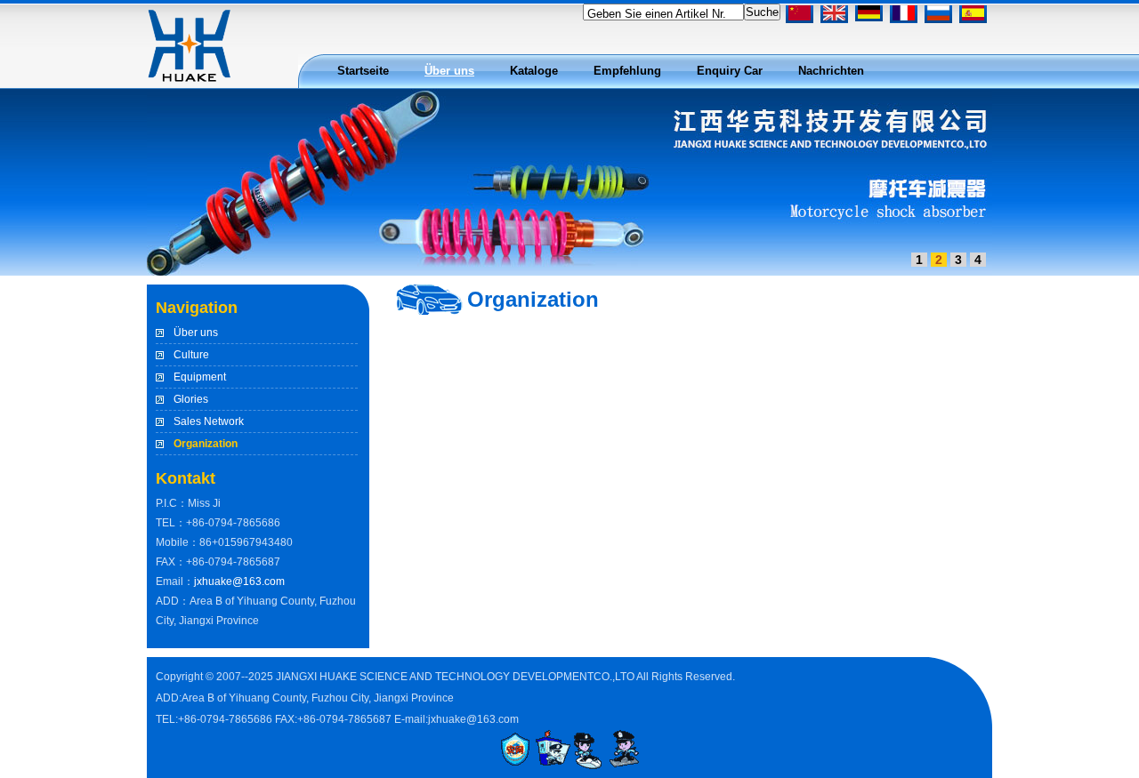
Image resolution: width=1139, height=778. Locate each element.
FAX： (171, 562)
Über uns (196, 332)
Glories (191, 399)
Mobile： (177, 542)
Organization (206, 443)
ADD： (173, 601)
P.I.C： (172, 503)
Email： (175, 581)
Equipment (200, 377)
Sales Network (209, 421)
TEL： (171, 523)
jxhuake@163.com (239, 581)
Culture (191, 355)
